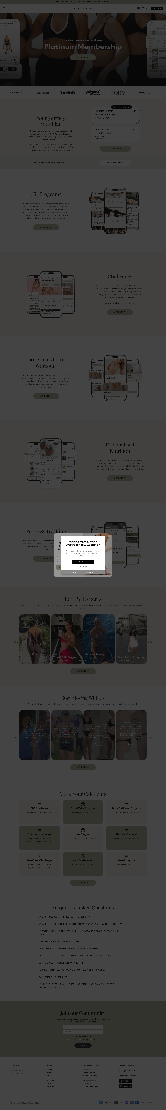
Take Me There (83, 562)
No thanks (83, 566)
